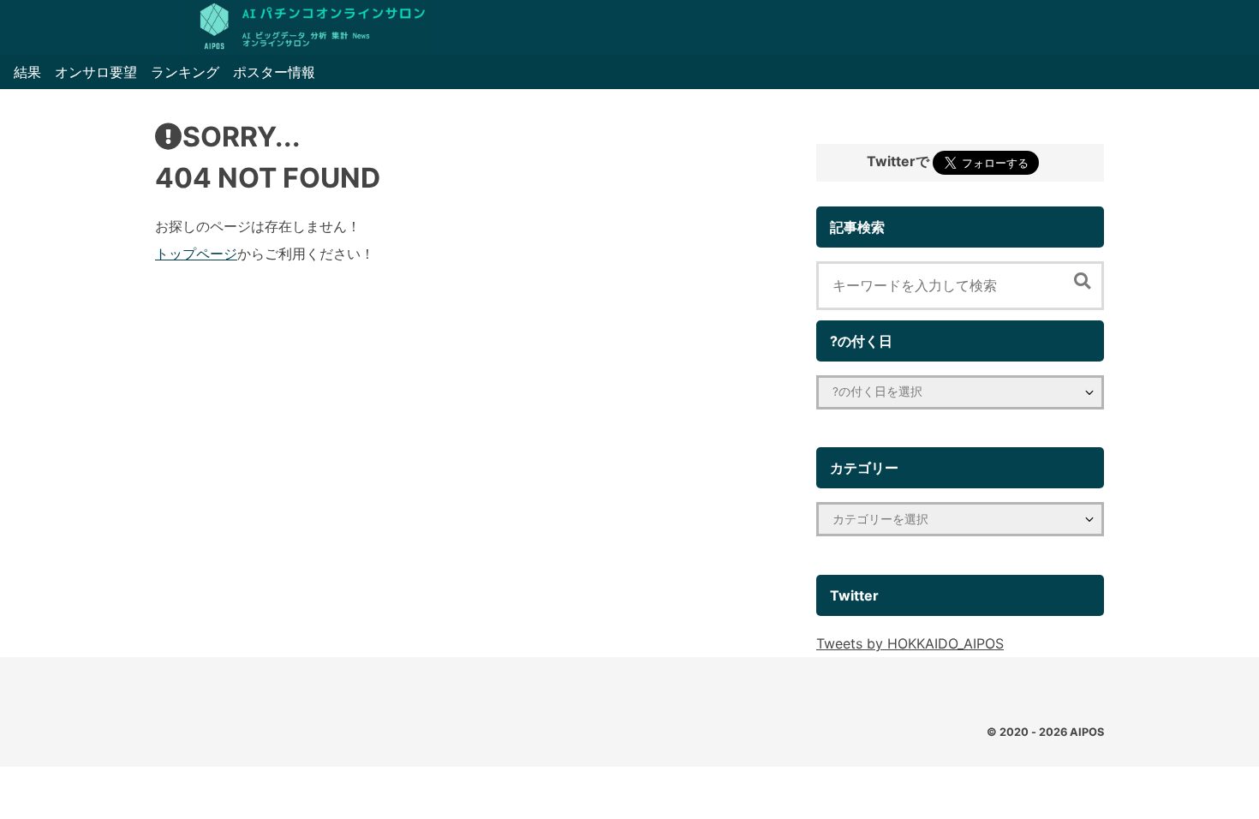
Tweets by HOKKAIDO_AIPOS (910, 643)
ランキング (185, 72)
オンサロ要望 (96, 72)
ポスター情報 (274, 72)
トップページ (196, 253)
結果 (27, 72)
